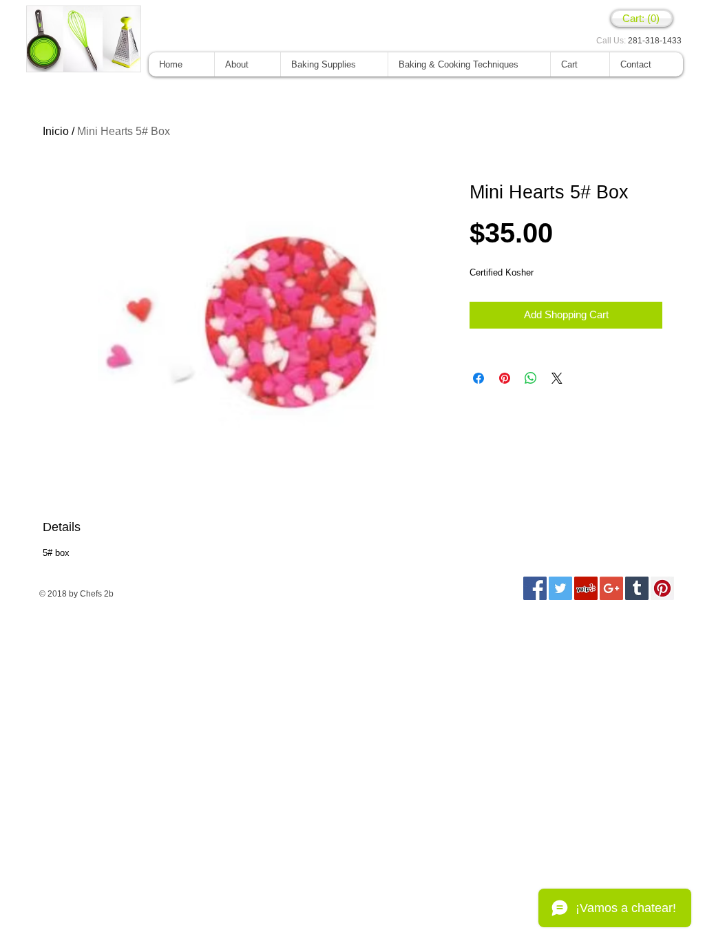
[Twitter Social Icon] (560, 588)
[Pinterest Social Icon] (662, 588)
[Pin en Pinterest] (504, 378)
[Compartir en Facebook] (478, 378)
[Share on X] (557, 378)
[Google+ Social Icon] (611, 588)
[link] (641, 18)
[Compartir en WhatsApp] (531, 378)
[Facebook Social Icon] (535, 588)
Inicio (56, 131)
